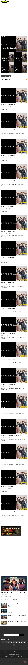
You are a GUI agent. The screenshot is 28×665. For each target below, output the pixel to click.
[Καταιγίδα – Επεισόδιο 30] (14, 171)
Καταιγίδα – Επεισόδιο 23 (8, 359)
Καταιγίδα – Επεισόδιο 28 (8, 231)
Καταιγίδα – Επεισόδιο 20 (8, 461)
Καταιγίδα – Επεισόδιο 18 (8, 486)
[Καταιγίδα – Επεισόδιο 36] (7, 57)
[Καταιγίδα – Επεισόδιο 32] (14, 120)
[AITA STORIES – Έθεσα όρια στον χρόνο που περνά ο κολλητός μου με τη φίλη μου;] (14, 583)
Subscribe (22, 634)
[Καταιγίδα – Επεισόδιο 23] (14, 350)
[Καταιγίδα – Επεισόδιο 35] (7, 67)
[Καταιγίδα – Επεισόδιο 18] (14, 477)
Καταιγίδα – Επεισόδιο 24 (8, 333)
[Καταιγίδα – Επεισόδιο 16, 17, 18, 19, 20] (14, 426)
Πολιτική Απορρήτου (8, 656)
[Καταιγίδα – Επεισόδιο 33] (14, 95)
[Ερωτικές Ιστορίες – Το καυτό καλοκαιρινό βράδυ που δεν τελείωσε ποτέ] (4, 617)
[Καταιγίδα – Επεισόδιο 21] (14, 400)
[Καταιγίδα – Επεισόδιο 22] (14, 375)
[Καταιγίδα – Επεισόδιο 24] (14, 324)
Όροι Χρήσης (17, 651)
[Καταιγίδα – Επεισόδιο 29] (14, 197)
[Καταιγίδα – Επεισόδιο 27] (14, 248)
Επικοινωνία (8, 651)
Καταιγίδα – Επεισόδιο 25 (8, 308)
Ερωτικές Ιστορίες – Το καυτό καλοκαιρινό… (17, 615)
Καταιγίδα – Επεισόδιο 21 (8, 410)
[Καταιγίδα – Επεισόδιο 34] (20, 67)
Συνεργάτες (19, 656)
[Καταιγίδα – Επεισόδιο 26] (14, 273)
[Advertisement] (14, 19)
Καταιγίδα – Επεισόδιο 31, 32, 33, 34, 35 (19, 58)
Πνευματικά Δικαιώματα (13, 654)
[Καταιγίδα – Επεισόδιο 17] (14, 502)
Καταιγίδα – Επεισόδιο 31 (8, 155)
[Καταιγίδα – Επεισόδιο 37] (14, 44)
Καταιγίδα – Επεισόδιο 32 (8, 130)
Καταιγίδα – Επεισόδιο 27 (8, 257)
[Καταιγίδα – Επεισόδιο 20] (14, 451)
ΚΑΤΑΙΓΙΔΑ (3, 36)
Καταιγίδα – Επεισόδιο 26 (8, 282)
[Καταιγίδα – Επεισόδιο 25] (14, 299)
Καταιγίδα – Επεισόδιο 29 (8, 206)
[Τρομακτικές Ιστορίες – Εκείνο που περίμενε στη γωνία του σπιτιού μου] (4, 611)
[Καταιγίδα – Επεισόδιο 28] (14, 222)
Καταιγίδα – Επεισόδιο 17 (8, 512)
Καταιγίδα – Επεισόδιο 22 (8, 384)
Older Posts (5, 523)
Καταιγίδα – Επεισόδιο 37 (10, 48)
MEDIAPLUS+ (17, 662)
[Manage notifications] (25, 662)
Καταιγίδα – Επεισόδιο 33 (8, 104)
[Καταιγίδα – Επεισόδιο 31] (14, 146)
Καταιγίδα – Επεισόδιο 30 (8, 181)
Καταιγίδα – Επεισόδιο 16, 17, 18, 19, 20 (12, 435)
